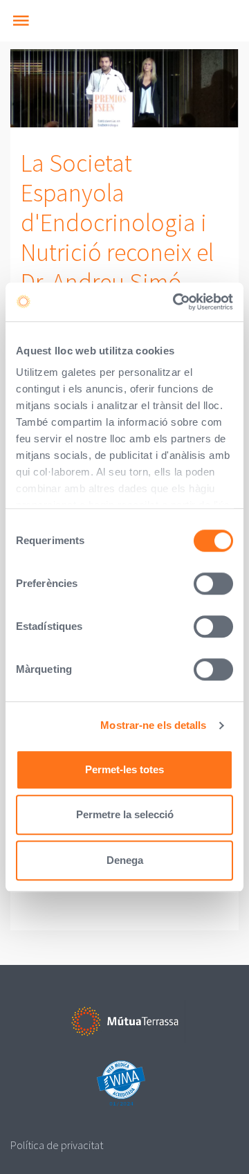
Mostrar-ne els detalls (153, 725)
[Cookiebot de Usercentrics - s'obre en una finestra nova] (175, 302)
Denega (125, 860)
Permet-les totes (124, 769)
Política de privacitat (56, 1145)
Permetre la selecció (125, 814)
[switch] (213, 583)
